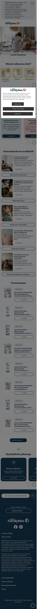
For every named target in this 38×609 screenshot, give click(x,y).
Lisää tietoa (21, 99)
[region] (18, 102)
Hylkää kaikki (18, 113)
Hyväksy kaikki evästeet (18, 109)
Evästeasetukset (18, 104)
